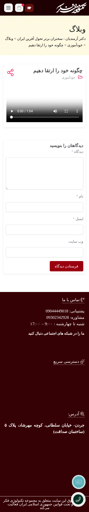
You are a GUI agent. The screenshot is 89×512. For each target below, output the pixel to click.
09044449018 (57, 311)
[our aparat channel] (48, 346)
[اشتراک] (9, 73)
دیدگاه (77, 152)
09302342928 (57, 317)
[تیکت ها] (79, 482)
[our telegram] (63, 346)
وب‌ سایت (75, 241)
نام (79, 196)
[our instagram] (77, 346)
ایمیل (78, 219)
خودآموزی (68, 77)
